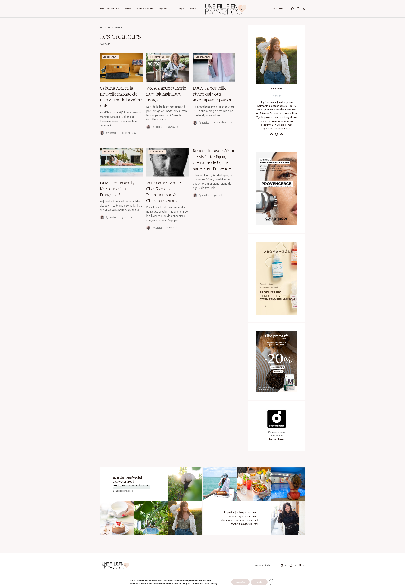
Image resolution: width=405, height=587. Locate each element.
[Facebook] (292, 8)
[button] (277, 9)
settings (214, 583)
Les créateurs (110, 57)
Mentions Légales (262, 565)
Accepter (240, 582)
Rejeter (259, 582)
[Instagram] (298, 8)
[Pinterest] (304, 8)
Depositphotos (276, 439)
